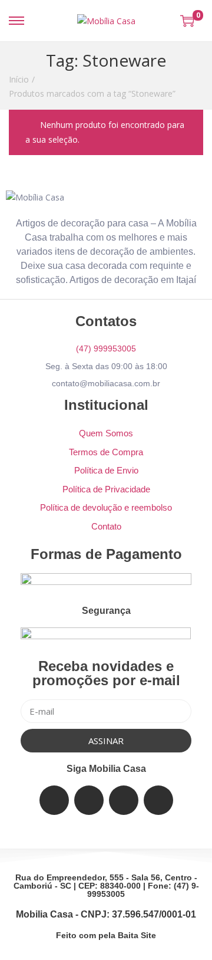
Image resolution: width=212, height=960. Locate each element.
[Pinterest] (158, 800)
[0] (187, 21)
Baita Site (137, 935)
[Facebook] (54, 800)
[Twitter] (89, 800)
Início (19, 79)
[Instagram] (123, 800)
